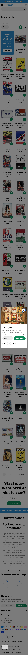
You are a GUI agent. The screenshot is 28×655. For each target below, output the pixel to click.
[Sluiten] (23, 310)
